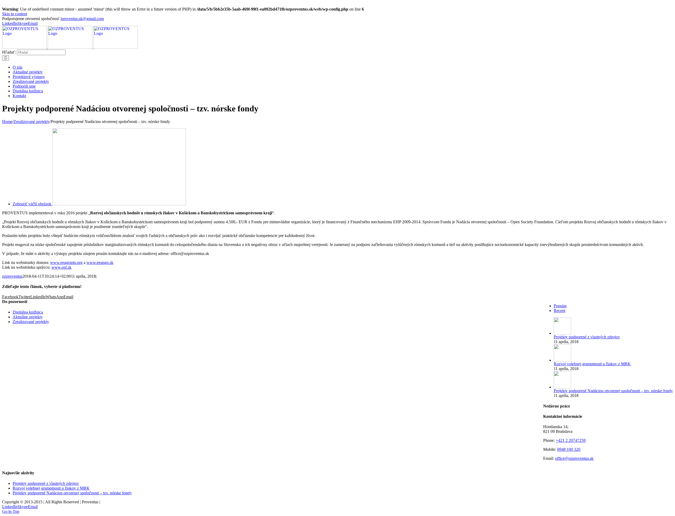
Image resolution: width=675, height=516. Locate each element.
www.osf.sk (61, 267)
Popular (560, 306)
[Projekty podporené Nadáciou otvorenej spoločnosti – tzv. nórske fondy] (562, 387)
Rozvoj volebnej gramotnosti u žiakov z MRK (592, 364)
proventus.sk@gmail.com (82, 18)
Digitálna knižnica (28, 312)
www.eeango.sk (99, 262)
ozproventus (12, 276)
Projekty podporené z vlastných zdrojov (587, 337)
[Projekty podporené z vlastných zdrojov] (562, 333)
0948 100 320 (568, 449)
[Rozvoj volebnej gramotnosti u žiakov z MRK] (562, 360)
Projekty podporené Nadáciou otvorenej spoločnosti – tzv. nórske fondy (613, 391)
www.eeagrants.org (66, 262)
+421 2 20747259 (571, 440)
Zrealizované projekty (31, 321)
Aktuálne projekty (28, 317)
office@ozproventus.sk (574, 458)
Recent (559, 310)
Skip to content (14, 14)
